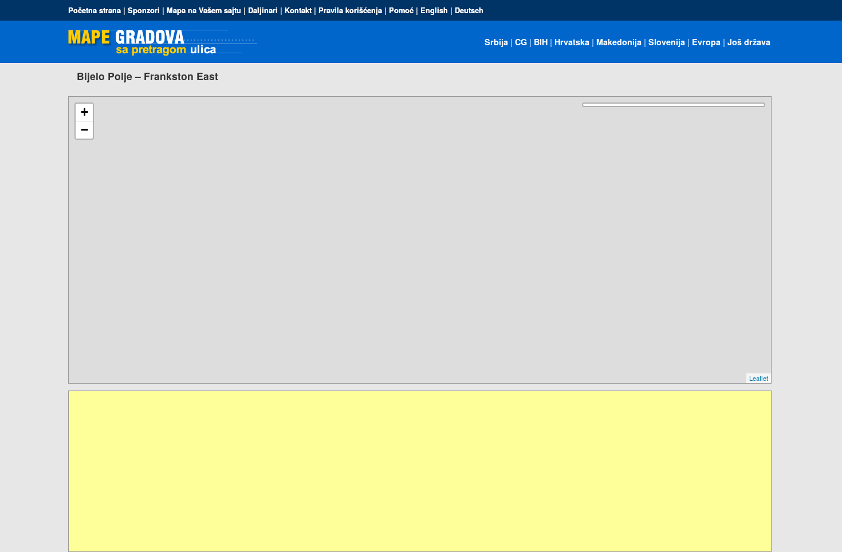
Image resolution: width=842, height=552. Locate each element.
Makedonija (619, 42)
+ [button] (84, 112)
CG (521, 42)
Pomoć (401, 10)
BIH (541, 42)
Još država (748, 42)
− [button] (84, 130)
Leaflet (758, 378)
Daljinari (263, 10)
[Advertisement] (412, 471)
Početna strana (94, 10)
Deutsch (469, 10)
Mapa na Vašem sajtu (204, 10)
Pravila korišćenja (350, 10)
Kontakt (298, 10)
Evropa (706, 42)
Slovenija (666, 42)
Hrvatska (571, 42)
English (434, 10)
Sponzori (144, 10)
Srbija (496, 42)
